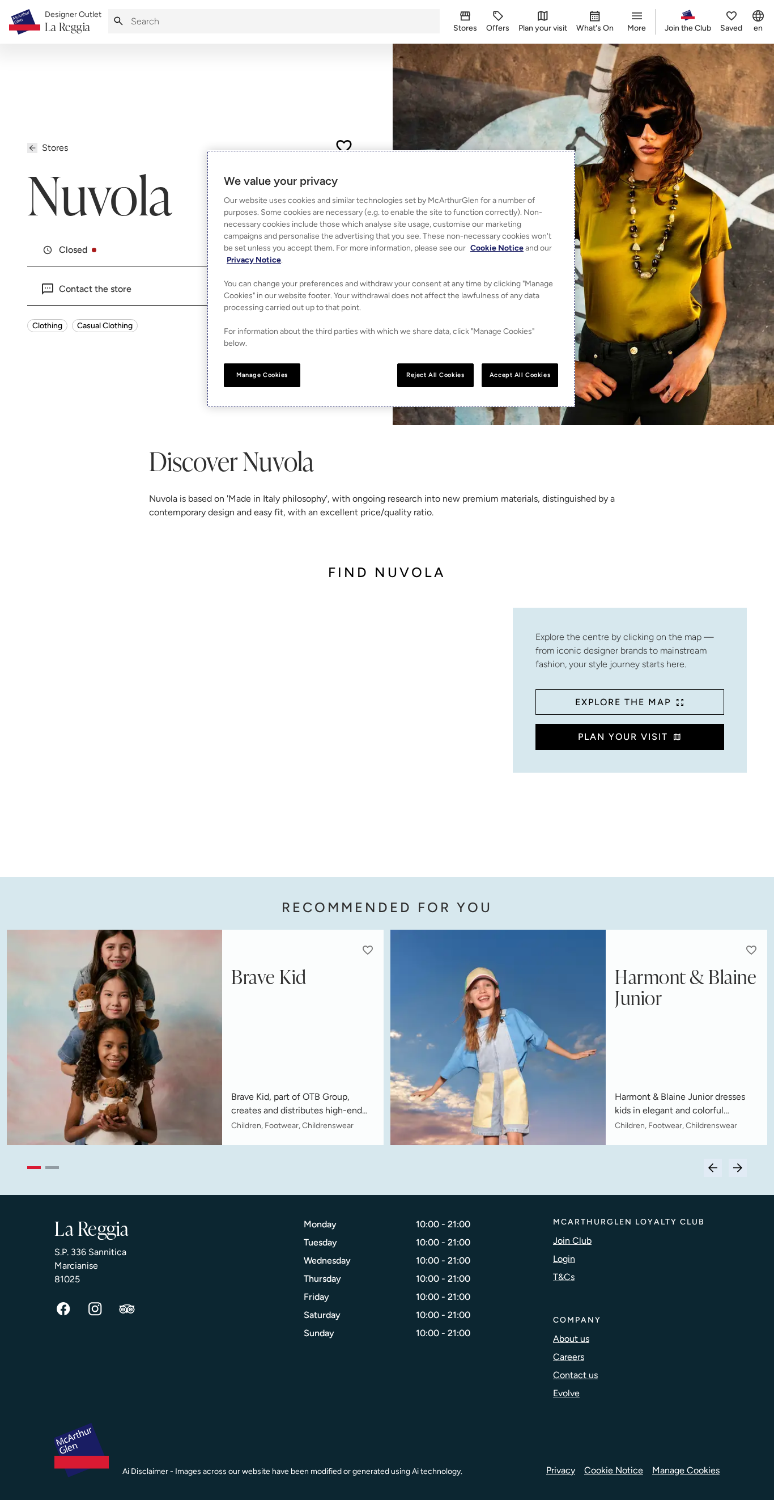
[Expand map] (265, 731)
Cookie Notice (613, 1470)
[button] (368, 950)
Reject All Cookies (435, 375)
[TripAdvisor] (127, 1309)
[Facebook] (63, 1309)
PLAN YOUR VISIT (623, 736)
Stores (55, 147)
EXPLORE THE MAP (623, 702)
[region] (391, 278)
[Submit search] (118, 21)
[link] (73, 22)
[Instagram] (95, 1309)
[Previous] (713, 1168)
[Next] (738, 1168)
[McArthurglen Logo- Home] (24, 22)
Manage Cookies (686, 1470)
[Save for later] (344, 147)
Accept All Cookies (520, 375)
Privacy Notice (254, 260)
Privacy (560, 1470)
